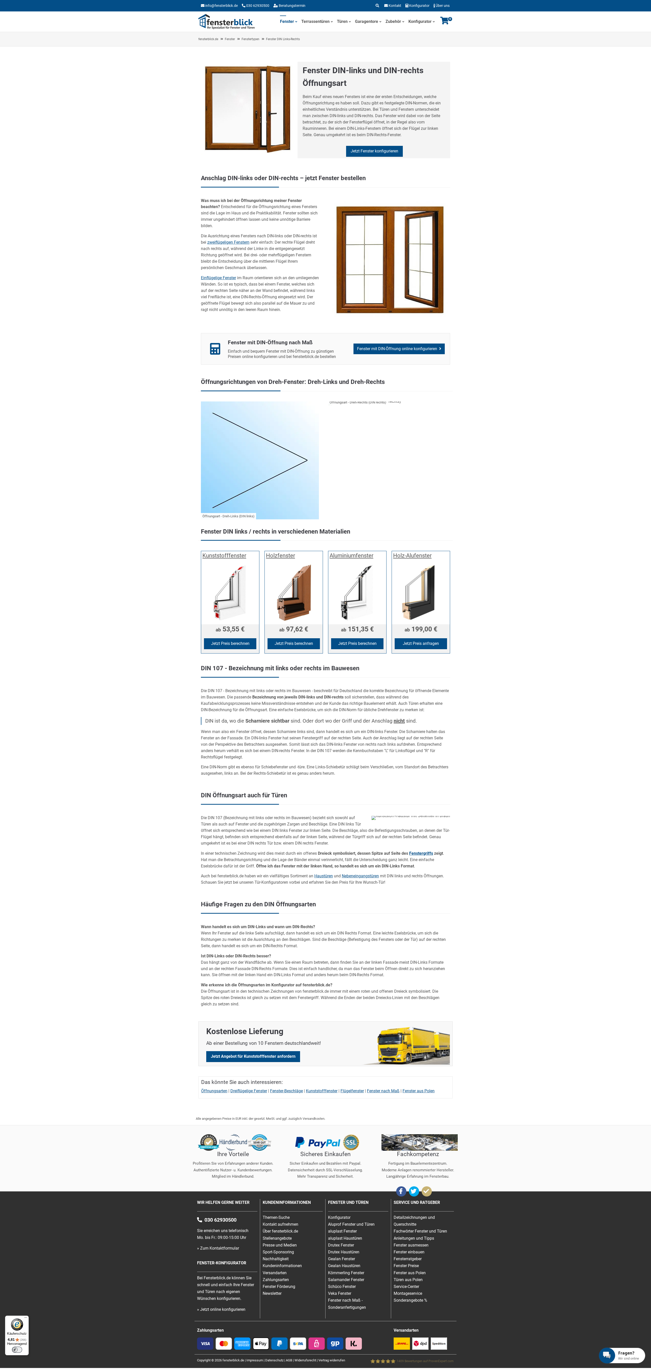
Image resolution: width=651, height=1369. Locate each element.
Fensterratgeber (408, 1258)
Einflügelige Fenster (218, 277)
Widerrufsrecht (305, 1360)
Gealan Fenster (341, 1258)
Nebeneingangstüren (360, 876)
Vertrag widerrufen (331, 1360)
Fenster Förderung (279, 1286)
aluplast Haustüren (345, 1238)
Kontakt (395, 6)
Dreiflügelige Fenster (248, 1090)
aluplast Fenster (342, 1231)
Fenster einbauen (409, 1252)
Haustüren (323, 876)
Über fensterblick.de (280, 1231)
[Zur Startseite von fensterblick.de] (226, 27)
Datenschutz (274, 1360)
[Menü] (26, 1319)
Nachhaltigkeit (276, 1258)
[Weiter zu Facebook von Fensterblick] (401, 1191)
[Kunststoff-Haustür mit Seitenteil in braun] (411, 815)
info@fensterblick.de (221, 6)
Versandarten (275, 1272)
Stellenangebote (277, 1238)
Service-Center (406, 1286)
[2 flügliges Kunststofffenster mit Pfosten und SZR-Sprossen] (389, 319)
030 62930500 (257, 6)
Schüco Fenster (342, 1286)
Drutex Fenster (341, 1245)
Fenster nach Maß (383, 1090)
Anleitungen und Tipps (414, 1238)
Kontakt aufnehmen (280, 1224)
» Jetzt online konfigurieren (221, 1309)
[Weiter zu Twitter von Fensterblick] (414, 1191)
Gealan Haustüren (344, 1265)
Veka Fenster (339, 1293)
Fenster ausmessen (411, 1245)
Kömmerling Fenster (346, 1272)
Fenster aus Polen (419, 1090)
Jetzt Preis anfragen (421, 643)
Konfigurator (419, 6)
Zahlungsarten (276, 1279)
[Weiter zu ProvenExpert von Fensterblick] (427, 1191)
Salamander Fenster (346, 1279)
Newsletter (272, 1293)
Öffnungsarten (214, 1090)
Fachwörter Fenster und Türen (420, 1231)
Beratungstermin (291, 6)
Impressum (254, 1360)
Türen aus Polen (408, 1279)
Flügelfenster (352, 1090)
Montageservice (408, 1293)
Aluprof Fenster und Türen (351, 1224)
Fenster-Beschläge (286, 1090)
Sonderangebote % (410, 1300)
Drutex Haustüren (343, 1252)
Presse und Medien (280, 1245)
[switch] (17, 1350)
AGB (289, 1360)
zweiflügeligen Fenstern (228, 242)
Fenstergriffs (421, 853)
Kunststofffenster (321, 1090)
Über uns (443, 6)
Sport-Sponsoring (278, 1252)
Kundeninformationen (282, 1265)
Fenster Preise (406, 1265)
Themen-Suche (276, 1217)
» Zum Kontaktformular (218, 1248)
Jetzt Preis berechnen (230, 643)
